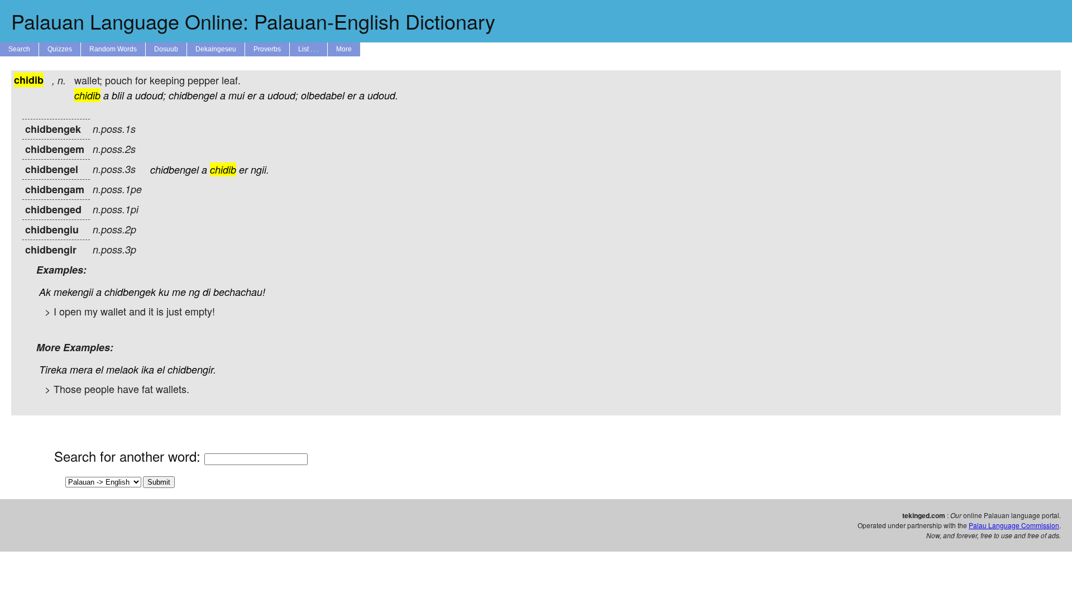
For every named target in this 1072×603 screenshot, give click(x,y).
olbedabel (322, 95)
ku (164, 292)
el (99, 369)
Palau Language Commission (1014, 525)
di (206, 292)
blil (118, 95)
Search (19, 49)
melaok (122, 369)
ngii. (260, 169)
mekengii (73, 292)
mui (236, 95)
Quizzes (59, 49)
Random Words (113, 49)
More (344, 49)
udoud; (150, 95)
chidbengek (130, 292)
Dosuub (166, 49)
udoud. (382, 95)
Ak (45, 292)
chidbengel (193, 95)
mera (81, 369)
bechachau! (239, 292)
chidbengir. (192, 369)
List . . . (308, 49)
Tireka (53, 369)
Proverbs (267, 49)
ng (194, 292)
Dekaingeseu (215, 49)
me (179, 292)
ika (147, 369)
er (251, 95)
